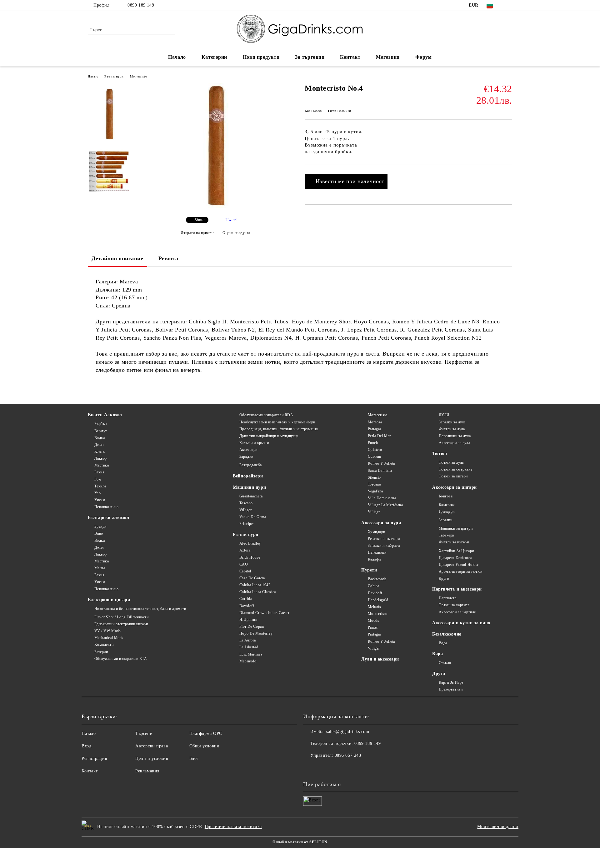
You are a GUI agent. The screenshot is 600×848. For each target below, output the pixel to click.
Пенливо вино (106, 507)
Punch (373, 443)
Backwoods (377, 579)
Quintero (375, 449)
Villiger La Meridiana (385, 505)
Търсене (143, 733)
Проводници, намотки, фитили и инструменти (278, 429)
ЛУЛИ (444, 415)
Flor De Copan (251, 626)
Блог (194, 758)
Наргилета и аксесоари (457, 589)
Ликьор (100, 458)
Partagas (375, 429)
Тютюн (439, 453)
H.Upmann (248, 619)
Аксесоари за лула (454, 443)
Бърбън (100, 424)
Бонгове (445, 496)
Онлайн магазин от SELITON (300, 842)
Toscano (245, 503)
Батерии (101, 652)
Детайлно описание (117, 258)
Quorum (374, 456)
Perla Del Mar (379, 436)
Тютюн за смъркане (455, 469)
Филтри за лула (452, 429)
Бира (437, 653)
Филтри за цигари (454, 542)
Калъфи (374, 559)
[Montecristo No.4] (215, 206)
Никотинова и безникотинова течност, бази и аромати (140, 608)
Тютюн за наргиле (454, 605)
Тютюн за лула (451, 462)
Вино (98, 533)
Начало (177, 57)
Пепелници (377, 552)
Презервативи (450, 689)
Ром (97, 479)
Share (199, 220)
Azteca (244, 550)
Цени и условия (151, 758)
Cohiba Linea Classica (257, 592)
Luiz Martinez (250, 654)
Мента (99, 568)
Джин (99, 444)
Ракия (99, 472)
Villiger (245, 510)
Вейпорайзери (248, 476)
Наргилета (448, 598)
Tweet (231, 219)
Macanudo (247, 661)
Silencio (374, 477)
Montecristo (138, 76)
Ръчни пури (114, 76)
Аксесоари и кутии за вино (461, 623)
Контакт (350, 57)
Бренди (100, 526)
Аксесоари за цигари (454, 487)
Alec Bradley (250, 543)
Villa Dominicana (382, 498)
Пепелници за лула (455, 436)
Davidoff (246, 606)
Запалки (445, 520)
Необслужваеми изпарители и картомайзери (277, 422)
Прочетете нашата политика (233, 826)
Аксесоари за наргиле (457, 612)
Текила (100, 486)
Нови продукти (261, 57)
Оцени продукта (236, 233)
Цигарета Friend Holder (459, 564)
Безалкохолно (447, 634)
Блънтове (447, 504)
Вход (86, 746)
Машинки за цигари (455, 528)
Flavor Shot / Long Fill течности (121, 617)
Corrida (245, 598)
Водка (99, 438)
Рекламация (147, 771)
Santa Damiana (380, 470)
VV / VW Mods (107, 631)
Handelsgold (378, 600)
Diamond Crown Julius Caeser (264, 613)
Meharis (374, 607)
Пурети (369, 570)
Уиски (99, 500)
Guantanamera (250, 496)
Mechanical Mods (108, 638)
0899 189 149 (141, 5)
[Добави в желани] (507, 174)
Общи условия (204, 746)
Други (444, 578)
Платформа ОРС (205, 733)
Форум (423, 57)
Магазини (387, 57)
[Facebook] (508, 5)
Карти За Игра (451, 682)
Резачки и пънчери (384, 538)
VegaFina (375, 491)
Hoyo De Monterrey (255, 633)
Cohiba (373, 586)
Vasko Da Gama (252, 517)
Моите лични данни (497, 826)
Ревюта (168, 258)
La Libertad (248, 647)
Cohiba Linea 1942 (254, 585)
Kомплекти (104, 644)
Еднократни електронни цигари (121, 624)
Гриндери (447, 511)
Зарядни (246, 456)
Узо (97, 493)
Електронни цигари (109, 599)
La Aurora (247, 640)
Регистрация (94, 758)
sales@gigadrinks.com (347, 731)
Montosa (375, 422)
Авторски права (151, 746)
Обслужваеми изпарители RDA (266, 415)
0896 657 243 (348, 755)
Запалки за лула (452, 422)
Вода (443, 643)
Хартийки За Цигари (456, 551)
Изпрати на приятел (198, 233)
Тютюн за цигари (453, 476)
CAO (243, 564)
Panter (373, 627)
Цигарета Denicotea (455, 558)
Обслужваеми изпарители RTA (120, 658)
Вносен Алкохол (105, 414)
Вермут (100, 431)
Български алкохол (108, 517)
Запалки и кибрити (384, 545)
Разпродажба (250, 465)
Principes (247, 523)
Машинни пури (249, 487)
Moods (373, 620)
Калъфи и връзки (254, 443)
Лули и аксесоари (380, 659)
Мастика (101, 465)
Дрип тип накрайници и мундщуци (268, 436)
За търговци (309, 57)
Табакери (446, 535)
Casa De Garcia (252, 578)
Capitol (245, 571)
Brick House (249, 557)
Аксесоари (248, 449)
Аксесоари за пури (381, 523)
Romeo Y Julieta (381, 463)
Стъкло (445, 663)
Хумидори (376, 532)
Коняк (99, 451)
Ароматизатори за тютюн (460, 571)
